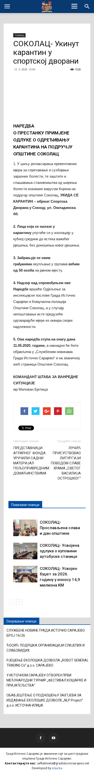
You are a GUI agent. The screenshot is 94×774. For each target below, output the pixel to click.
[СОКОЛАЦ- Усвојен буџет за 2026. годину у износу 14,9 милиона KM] (25, 574)
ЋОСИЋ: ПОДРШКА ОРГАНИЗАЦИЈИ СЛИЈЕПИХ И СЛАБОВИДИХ (46, 647)
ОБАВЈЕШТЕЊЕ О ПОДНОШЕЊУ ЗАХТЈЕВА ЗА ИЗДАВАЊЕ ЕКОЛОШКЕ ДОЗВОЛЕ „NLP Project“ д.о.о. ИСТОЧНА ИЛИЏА (45, 700)
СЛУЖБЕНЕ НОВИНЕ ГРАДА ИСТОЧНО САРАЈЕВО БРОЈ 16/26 (46, 632)
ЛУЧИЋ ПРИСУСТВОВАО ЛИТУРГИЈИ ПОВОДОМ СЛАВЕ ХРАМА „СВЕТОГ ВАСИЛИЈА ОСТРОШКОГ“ (66, 463)
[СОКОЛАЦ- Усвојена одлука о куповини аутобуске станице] (25, 551)
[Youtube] (53, 738)
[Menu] (74, 6)
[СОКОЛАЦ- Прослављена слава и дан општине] (25, 528)
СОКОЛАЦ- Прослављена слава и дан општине (60, 528)
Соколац (19, 35)
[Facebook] (40, 738)
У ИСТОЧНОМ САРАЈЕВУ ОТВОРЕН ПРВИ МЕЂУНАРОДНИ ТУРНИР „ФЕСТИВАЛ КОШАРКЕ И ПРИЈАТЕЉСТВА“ (46, 680)
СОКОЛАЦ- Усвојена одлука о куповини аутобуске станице (59, 551)
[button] (87, 6)
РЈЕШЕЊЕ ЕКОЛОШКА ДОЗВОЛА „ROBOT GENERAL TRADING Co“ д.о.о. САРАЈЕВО (47, 662)
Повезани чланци (25, 505)
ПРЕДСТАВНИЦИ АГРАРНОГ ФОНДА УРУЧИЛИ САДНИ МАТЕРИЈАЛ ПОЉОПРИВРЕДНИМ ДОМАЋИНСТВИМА (31, 460)
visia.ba (57, 768)
